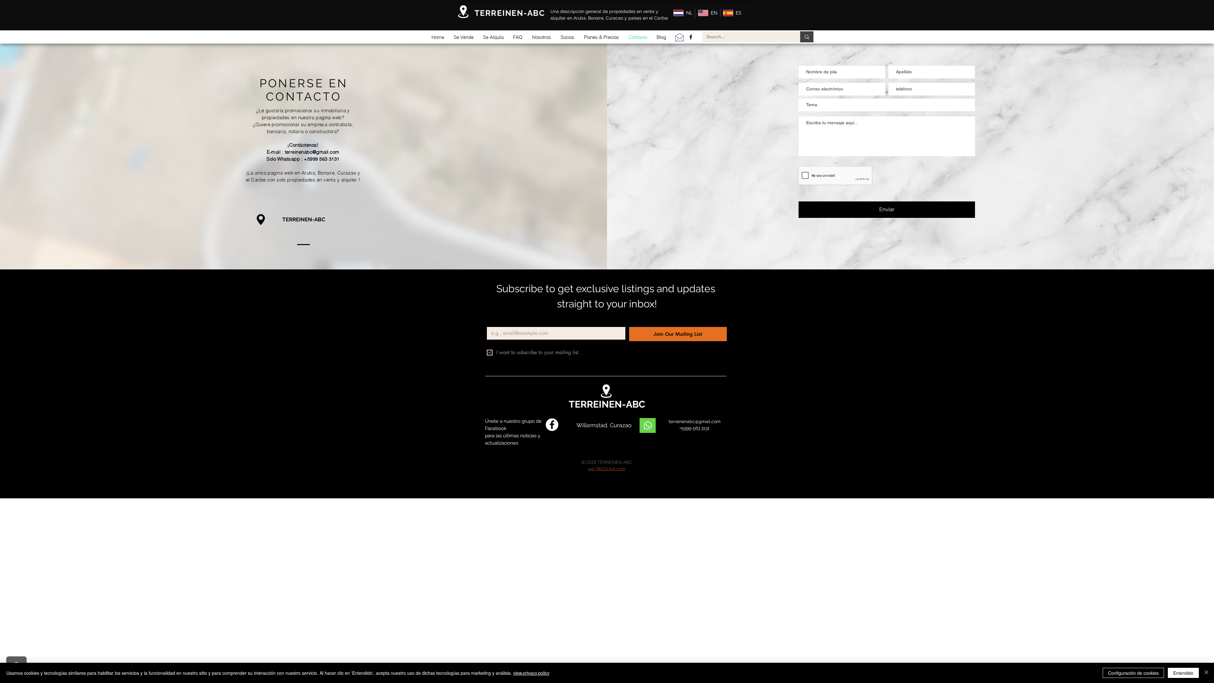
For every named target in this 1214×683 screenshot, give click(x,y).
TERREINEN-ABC (303, 219)
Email (494, 321)
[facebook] (691, 37)
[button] (463, 37)
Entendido (1183, 673)
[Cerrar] (1206, 673)
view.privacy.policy (531, 673)
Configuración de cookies (1133, 673)
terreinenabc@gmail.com (312, 152)
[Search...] (806, 36)
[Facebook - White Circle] (552, 424)
